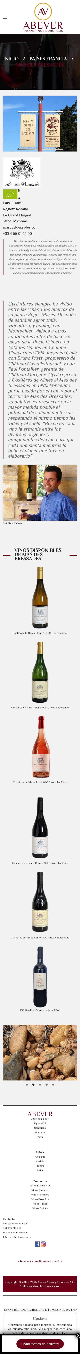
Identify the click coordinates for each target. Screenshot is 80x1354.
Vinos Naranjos (40, 1194)
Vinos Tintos (40, 1203)
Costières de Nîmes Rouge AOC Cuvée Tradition (40, 862)
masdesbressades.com (20, 227)
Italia (40, 1170)
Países (37, 58)
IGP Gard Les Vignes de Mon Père (40, 1010)
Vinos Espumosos (40, 1185)
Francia (56, 58)
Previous (9, 1053)
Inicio (11, 58)
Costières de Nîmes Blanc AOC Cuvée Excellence (40, 707)
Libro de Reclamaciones (17, 1237)
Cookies (40, 1318)
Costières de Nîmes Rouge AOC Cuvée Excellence (40, 937)
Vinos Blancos (40, 1190)
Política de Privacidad (15, 1232)
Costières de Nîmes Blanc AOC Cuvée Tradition (40, 632)
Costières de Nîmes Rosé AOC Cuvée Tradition (40, 782)
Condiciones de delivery (40, 1344)
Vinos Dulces (40, 1208)
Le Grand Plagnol (17, 215)
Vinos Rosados (40, 1199)
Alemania (40, 1156)
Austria (40, 1161)
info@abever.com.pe (15, 1223)
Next (71, 1053)
